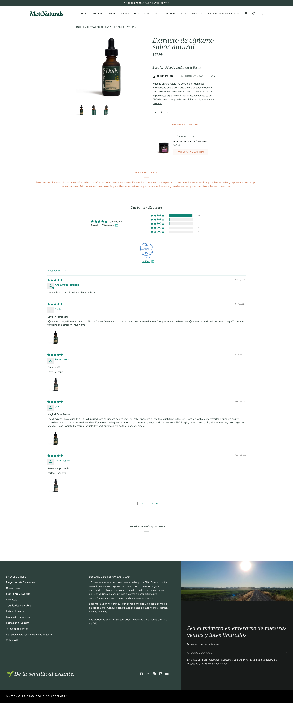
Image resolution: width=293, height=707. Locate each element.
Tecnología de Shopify (51, 696)
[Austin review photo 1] (55, 337)
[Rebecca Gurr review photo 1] (55, 384)
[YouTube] (167, 673)
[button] (197, 13)
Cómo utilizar (193, 76)
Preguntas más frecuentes (20, 582)
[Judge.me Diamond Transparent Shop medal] (146, 249)
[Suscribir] (282, 653)
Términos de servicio (17, 628)
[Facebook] (141, 673)
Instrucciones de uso (17, 611)
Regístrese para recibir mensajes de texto (29, 634)
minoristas (11, 599)
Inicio (80, 27)
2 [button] (142, 503)
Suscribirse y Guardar (18, 593)
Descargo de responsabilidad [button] (109, 576)
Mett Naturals (18, 696)
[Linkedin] (160, 673)
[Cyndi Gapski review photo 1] (55, 485)
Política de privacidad (18, 622)
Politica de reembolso (18, 617)
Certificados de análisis (18, 605)
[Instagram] (154, 673)
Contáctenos (13, 588)
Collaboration (13, 640)
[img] (55, 280)
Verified (146, 261)
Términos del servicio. (216, 663)
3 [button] (148, 503)
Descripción (165, 76)
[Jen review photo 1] (55, 438)
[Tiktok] (147, 673)
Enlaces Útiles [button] (16, 576)
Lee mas (157, 103)
